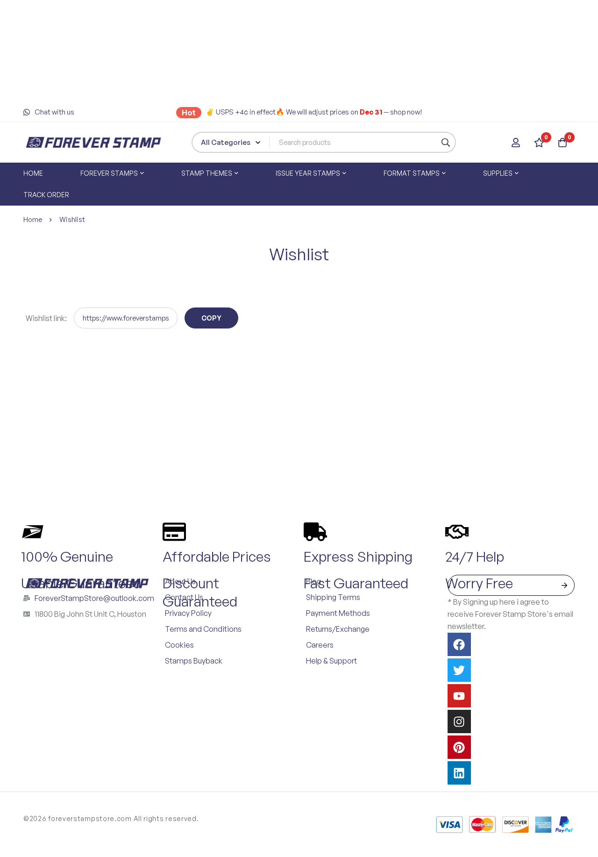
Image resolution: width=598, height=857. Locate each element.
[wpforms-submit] (564, 585)
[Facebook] (459, 644)
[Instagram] (459, 721)
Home (32, 219)
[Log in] (515, 142)
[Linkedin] (459, 773)
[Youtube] (459, 695)
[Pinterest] (459, 747)
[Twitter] (459, 670)
